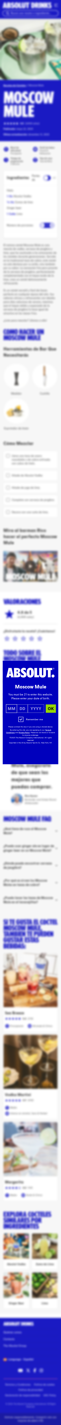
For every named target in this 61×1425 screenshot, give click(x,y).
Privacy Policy (24, 733)
